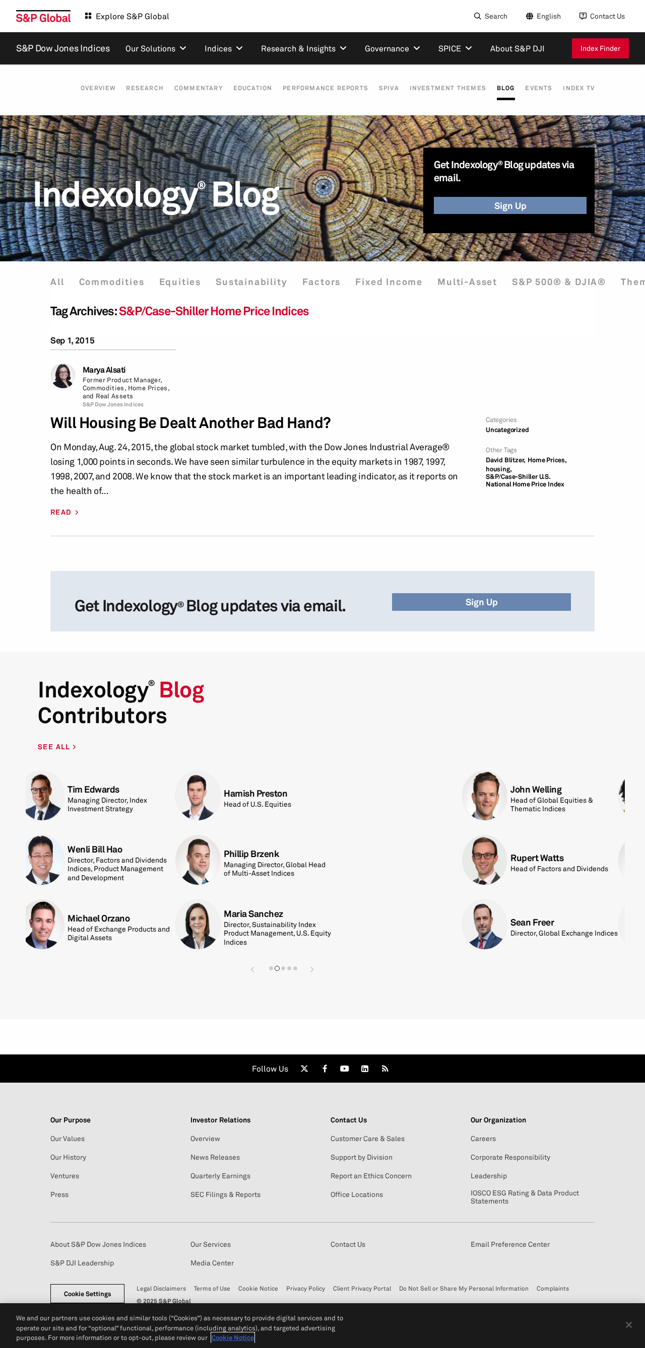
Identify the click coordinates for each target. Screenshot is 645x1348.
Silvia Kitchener (417, 789)
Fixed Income (389, 281)
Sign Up (510, 205)
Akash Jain (408, 853)
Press (59, 1194)
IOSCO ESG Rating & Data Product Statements (525, 1197)
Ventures (64, 1176)
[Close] (629, 1325)
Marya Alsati (104, 370)
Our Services (210, 1244)
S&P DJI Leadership (82, 1263)
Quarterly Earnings (220, 1176)
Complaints (553, 1288)
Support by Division (362, 1157)
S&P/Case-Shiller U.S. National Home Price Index (525, 480)
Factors (321, 281)
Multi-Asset (467, 281)
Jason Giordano (261, 918)
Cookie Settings (87, 1294)
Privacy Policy (305, 1288)
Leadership (489, 1176)
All (57, 281)
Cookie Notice (258, 1288)
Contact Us (607, 16)
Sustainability (251, 281)
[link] (304, 1068)
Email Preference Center (510, 1244)
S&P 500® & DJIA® (559, 281)
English (549, 16)
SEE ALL (55, 746)
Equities (180, 281)
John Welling (99, 789)
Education (253, 88)
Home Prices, (547, 460)
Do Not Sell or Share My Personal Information (464, 1288)
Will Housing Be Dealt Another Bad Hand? (190, 423)
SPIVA (389, 88)
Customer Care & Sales (368, 1138)
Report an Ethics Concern (371, 1176)
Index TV (579, 88)
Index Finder (600, 48)
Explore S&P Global (132, 16)
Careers (483, 1138)
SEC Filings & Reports (225, 1194)
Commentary (198, 88)
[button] (252, 969)
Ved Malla (249, 853)
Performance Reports (325, 88)
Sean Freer (95, 922)
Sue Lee (402, 918)
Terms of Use (212, 1288)
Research (145, 88)
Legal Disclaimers (161, 1288)
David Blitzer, (506, 460)
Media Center (212, 1263)
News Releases (215, 1157)
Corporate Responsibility (510, 1157)
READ (61, 512)
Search (496, 16)
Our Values (67, 1138)
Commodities (112, 281)
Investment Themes (448, 88)
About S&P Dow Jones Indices (98, 1244)
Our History (68, 1157)
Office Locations (357, 1194)
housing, (498, 469)
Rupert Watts (100, 858)
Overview (98, 88)
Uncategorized (507, 430)
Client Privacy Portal (362, 1288)
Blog (506, 88)
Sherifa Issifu (256, 789)
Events (538, 88)
